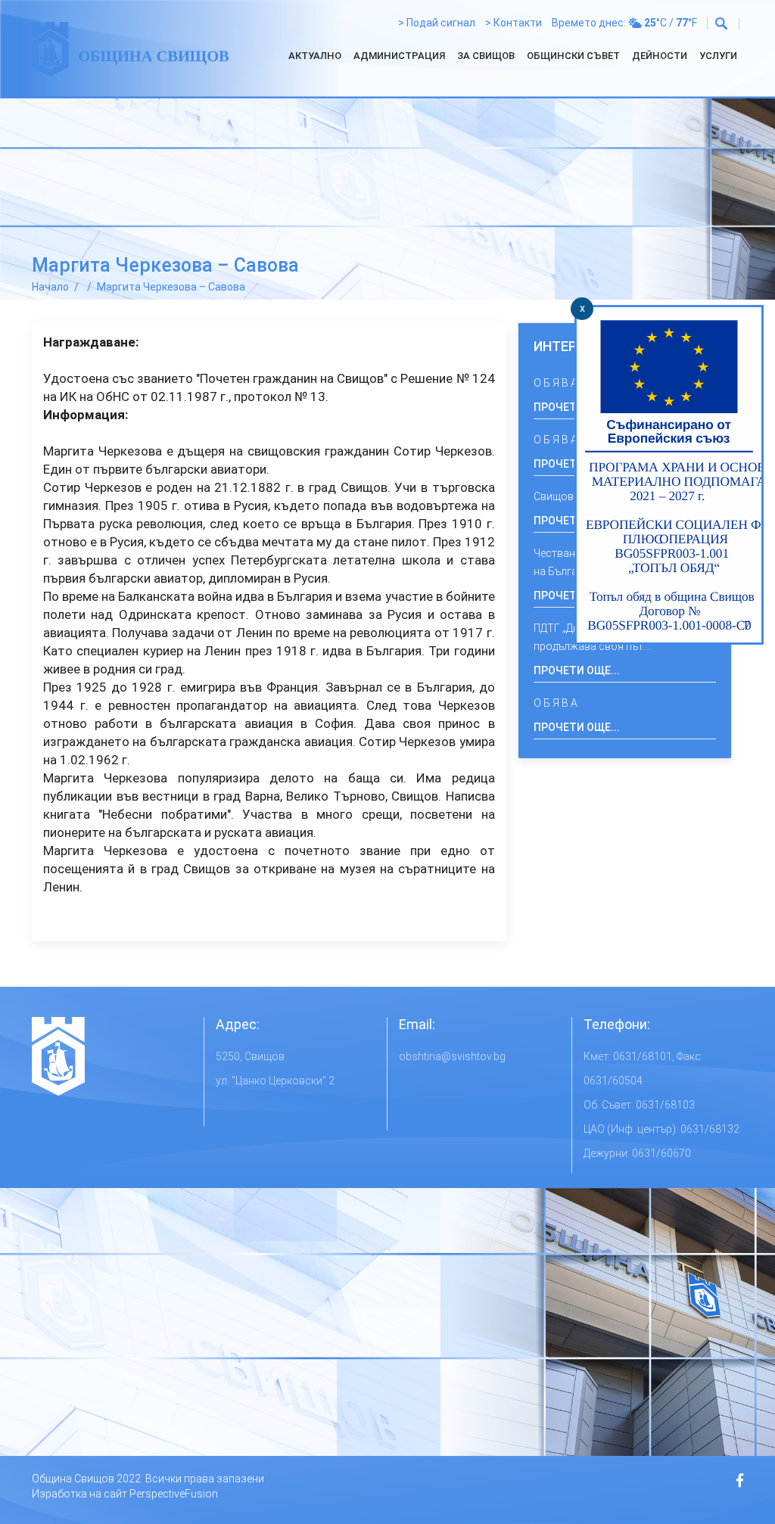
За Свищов (486, 55)
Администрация (399, 55)
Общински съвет (573, 55)
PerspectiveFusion (173, 1494)
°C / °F (670, 23)
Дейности (659, 55)
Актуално (314, 55)
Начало (50, 287)
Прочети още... (577, 670)
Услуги (718, 55)
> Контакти (513, 23)
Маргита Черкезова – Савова (171, 287)
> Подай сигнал (436, 23)
